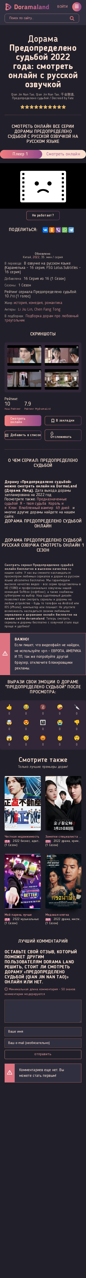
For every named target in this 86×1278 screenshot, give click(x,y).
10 (63, 107)
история (20, 303)
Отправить (43, 1054)
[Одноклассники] (52, 230)
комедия (36, 303)
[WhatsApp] (64, 230)
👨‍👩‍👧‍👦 (43, 725)
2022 (36, 257)
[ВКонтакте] (45, 230)
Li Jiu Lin (25, 309)
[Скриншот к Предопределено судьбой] (24, 355)
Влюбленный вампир (36, 508)
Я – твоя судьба (33, 504)
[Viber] (58, 230)
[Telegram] (71, 230)
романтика (53, 303)
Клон (13, 508)
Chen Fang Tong (47, 309)
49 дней (62, 508)
